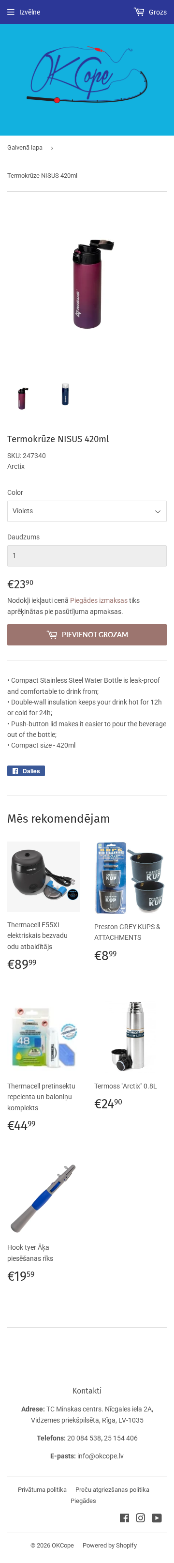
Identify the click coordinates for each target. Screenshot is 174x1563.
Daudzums (23, 537)
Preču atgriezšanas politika (112, 1489)
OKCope (63, 1545)
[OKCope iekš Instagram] (140, 1519)
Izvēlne (29, 12)
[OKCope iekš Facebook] (124, 1519)
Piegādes (83, 1500)
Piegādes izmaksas (99, 600)
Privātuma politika (42, 1489)
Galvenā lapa (25, 147)
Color (15, 492)
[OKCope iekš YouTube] (157, 1519)
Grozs (157, 12)
